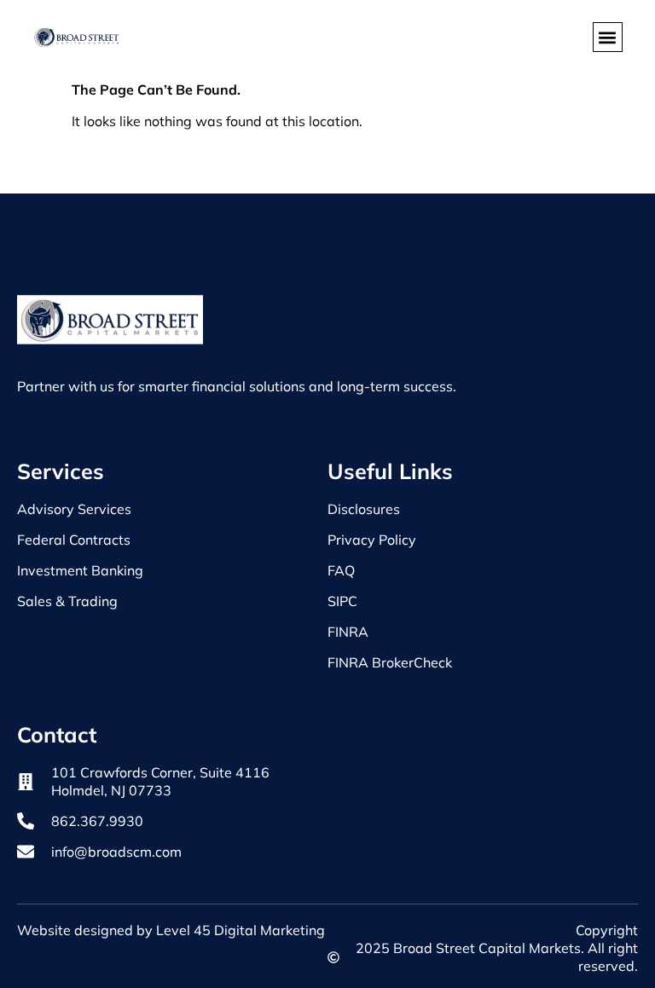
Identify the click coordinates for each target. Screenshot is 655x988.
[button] (608, 37)
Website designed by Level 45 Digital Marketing (171, 930)
